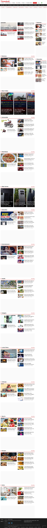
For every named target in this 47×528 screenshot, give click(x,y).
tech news (2, 7)
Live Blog (18, 2)
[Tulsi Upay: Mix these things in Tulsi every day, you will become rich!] (21, 489)
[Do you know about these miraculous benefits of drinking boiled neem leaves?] (21, 287)
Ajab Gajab (2, 5)
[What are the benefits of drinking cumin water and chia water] (21, 291)
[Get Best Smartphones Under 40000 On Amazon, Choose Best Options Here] (4, 326)
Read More (33, 117)
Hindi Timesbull (10, 519)
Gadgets (35, 5)
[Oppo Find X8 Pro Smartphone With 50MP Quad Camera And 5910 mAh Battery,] (21, 316)
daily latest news (21, 7)
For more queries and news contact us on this (30, 520)
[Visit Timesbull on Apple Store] (2, 521)
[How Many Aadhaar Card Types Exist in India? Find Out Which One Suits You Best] (21, 59)
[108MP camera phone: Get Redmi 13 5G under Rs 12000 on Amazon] (21, 326)
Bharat (17, 5)
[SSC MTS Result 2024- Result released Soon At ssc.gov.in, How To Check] (21, 218)
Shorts (23, 2)
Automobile (10, 5)
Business (14, 5)
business (27, 7)
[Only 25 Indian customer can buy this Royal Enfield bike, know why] (21, 130)
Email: (38, 520)
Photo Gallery (8, 2)
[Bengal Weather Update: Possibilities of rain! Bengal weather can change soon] (21, 29)
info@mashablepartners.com (28, 521)
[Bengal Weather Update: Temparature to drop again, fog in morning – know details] (4, 34)
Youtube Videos (29, 2)
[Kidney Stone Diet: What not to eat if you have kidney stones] (21, 282)
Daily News (21, 5)
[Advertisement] (23, 15)
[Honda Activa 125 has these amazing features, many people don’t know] (4, 131)
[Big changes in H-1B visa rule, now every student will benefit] (21, 360)
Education (26, 5)
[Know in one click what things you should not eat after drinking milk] (4, 292)
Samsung (40, 7)
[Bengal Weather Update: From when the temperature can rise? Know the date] (21, 33)
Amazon (31, 7)
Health (39, 5)
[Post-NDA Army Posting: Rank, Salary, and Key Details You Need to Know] (21, 222)
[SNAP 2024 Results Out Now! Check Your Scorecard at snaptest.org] (4, 223)
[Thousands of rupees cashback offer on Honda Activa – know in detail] (21, 121)
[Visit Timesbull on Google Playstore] (2, 519)
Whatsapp (41, 2)
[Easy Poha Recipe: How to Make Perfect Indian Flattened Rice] (21, 454)
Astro (6, 5)
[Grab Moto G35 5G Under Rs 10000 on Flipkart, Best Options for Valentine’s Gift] (21, 321)
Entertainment (31, 5)
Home (3, 2)
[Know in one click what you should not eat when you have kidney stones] (21, 296)
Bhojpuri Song (15, 7)
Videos (14, 2)
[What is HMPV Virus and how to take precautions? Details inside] (21, 390)
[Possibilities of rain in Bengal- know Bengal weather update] (21, 24)
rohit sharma (35, 7)
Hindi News (43, 5)
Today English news (9, 7)
